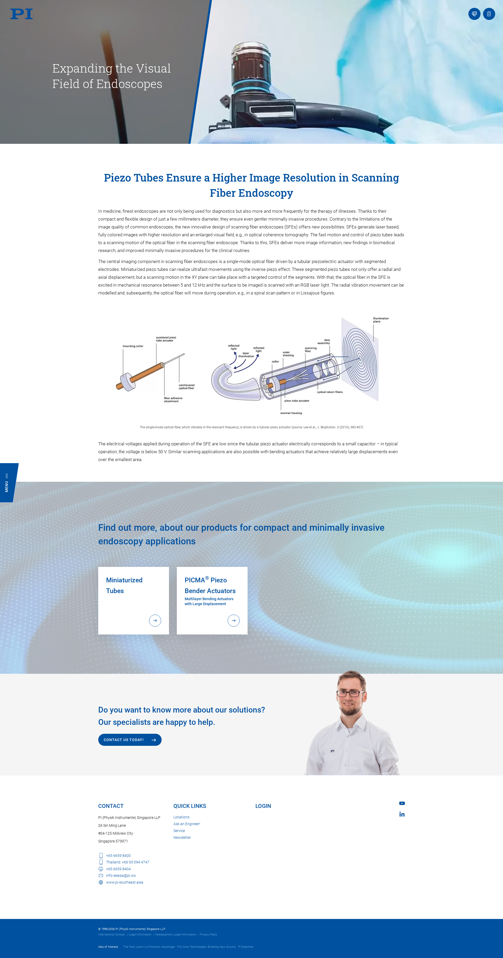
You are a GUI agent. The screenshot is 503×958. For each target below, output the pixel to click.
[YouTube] (402, 803)
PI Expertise (245, 947)
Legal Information (140, 934)
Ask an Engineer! (186, 824)
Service (179, 831)
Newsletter (182, 837)
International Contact (111, 934)
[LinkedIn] (402, 814)
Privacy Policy (208, 934)
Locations (181, 817)
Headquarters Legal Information (175, 934)
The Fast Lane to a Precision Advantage (149, 947)
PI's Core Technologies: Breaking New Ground (206, 947)
